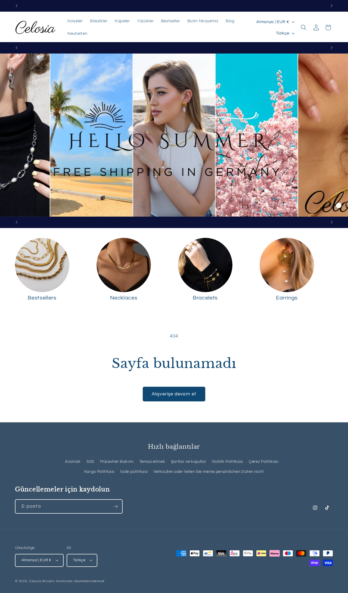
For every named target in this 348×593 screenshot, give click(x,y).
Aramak (73, 461)
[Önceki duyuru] (17, 5)
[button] (303, 27)
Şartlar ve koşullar (188, 461)
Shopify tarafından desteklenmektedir (73, 581)
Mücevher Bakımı (116, 461)
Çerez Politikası (264, 461)
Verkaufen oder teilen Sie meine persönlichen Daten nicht (208, 471)
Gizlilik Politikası (227, 461)
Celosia (35, 581)
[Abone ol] (115, 506)
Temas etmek (152, 461)
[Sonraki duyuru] (332, 5)
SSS (90, 461)
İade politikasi (134, 471)
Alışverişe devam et (174, 394)
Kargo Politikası (99, 471)
